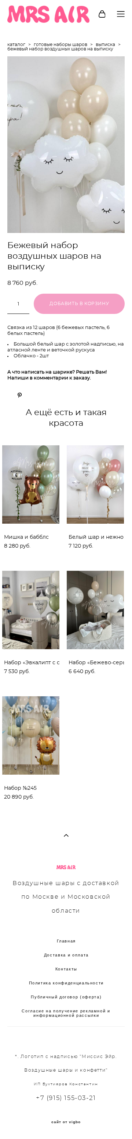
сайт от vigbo (66, 1122)
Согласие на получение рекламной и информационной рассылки (66, 1013)
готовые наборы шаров (60, 44)
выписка (105, 44)
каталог (16, 44)
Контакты (66, 969)
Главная (66, 941)
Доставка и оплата (66, 955)
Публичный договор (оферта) (66, 997)
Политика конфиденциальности (66, 983)
